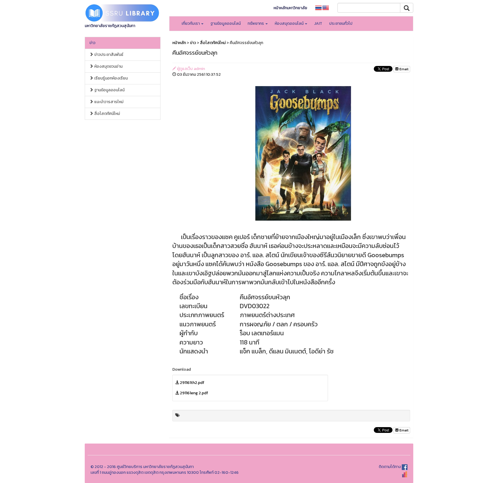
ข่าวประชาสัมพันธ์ (108, 55)
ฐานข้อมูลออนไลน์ (225, 23)
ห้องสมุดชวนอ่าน (107, 66)
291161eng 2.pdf (194, 393)
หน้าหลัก (179, 43)
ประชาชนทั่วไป (340, 23)
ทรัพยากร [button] (256, 23)
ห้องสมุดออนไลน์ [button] (289, 23)
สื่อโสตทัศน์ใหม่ (106, 114)
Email (403, 69)
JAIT (318, 23)
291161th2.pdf (192, 383)
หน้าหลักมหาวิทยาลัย (290, 8)
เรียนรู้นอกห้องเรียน (110, 78)
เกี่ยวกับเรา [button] (191, 23)
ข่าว (92, 43)
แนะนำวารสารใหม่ (108, 102)
